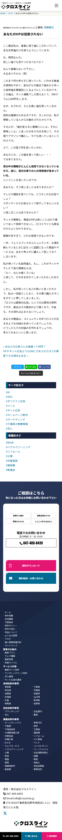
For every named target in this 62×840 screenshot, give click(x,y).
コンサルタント (41, 745)
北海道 (8, 696)
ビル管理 (38, 739)
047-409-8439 (12, 836)
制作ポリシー (11, 625)
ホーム (8, 612)
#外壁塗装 (12, 461)
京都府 (37, 693)
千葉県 (37, 686)
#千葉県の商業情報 (17, 424)
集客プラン (10, 652)
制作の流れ (10, 628)
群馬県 (8, 703)
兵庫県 (8, 693)
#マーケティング (15, 419)
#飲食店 (10, 470)
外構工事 (9, 739)
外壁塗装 (9, 735)
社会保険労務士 (41, 752)
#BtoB (10, 442)
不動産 (8, 725)
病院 (7, 762)
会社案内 (38, 711)
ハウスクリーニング (14, 749)
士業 (7, 752)
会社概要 (9, 618)
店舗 (36, 755)
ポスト (19, 367)
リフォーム (39, 735)
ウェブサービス (12, 745)
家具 (7, 755)
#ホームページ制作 (17, 415)
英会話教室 (39, 765)
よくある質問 (11, 635)
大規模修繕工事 (12, 732)
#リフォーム (13, 451)
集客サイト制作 (12, 669)
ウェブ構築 (10, 655)
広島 (7, 700)
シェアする (46, 367)
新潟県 (37, 700)
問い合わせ (32, 836)
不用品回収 (10, 729)
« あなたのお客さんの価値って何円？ (24, 346)
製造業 (8, 769)
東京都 (8, 686)
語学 (36, 725)
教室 (7, 759)
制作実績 (9, 615)
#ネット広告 (13, 410)
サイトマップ (11, 645)
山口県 (37, 696)
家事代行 (38, 722)
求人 (7, 714)
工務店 (37, 729)
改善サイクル (11, 662)
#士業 (9, 456)
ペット (37, 742)
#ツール (10, 406)
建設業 (37, 732)
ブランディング (12, 711)
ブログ (8, 638)
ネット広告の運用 (13, 679)
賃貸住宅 (38, 769)
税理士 (37, 762)
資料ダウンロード (31, 565)
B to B (7, 742)
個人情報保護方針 (13, 642)
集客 (36, 714)
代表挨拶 (9, 622)
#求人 (9, 428)
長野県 (37, 703)
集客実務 (9, 659)
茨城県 (37, 690)
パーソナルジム (41, 749)
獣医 (36, 759)
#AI (8, 392)
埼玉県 (8, 690)
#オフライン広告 (15, 401)
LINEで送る (32, 367)
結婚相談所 (10, 765)
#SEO (9, 397)
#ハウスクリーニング (18, 447)
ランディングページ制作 (16, 673)
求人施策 (9, 676)
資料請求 (53, 836)
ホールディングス (13, 722)
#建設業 (10, 465)
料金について (11, 632)
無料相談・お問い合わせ (31, 578)
